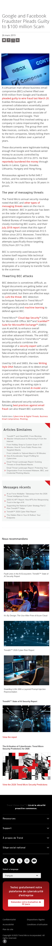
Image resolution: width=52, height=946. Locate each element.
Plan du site (8, 929)
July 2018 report (11, 227)
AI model (36, 388)
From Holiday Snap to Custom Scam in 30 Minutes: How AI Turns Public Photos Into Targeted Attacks (23, 447)
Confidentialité (9, 919)
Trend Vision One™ (16, 805)
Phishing (24, 419)
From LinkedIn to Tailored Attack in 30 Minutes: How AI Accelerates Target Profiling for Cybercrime (25, 455)
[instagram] (27, 860)
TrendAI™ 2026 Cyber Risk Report (21, 512)
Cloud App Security (28, 317)
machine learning (34, 307)
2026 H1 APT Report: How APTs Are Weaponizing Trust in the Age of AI (26, 500)
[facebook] (4, 40)
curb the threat (13, 296)
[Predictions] (27, 765)
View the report (10, 736)
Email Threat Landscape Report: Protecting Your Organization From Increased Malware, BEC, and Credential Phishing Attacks (26, 470)
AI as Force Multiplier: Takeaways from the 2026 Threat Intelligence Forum (26, 494)
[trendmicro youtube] (34, 860)
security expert (28, 346)
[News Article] (27, 718)
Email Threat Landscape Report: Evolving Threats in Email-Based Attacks (23, 463)
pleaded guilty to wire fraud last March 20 (25, 98)
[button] (22, 875)
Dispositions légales (36, 919)
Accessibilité (8, 924)
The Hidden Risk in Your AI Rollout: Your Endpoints (23, 516)
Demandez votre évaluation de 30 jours (24, 902)
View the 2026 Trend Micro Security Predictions (25, 784)
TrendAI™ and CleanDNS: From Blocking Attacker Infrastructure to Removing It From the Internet (26, 438)
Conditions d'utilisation (37, 924)
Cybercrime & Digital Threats (26, 416)
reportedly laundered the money (20, 161)
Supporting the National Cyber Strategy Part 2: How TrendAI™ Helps (25, 506)
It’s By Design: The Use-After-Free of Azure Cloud (25, 615)
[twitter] (13, 40)
